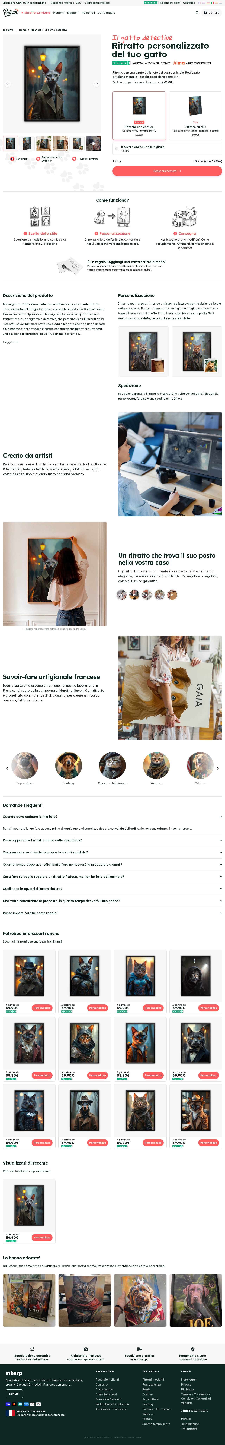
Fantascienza (151, 1384)
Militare (147, 1419)
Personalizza (42, 1008)
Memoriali (88, 12)
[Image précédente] (7, 83)
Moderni (58, 12)
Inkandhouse (190, 1424)
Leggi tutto (10, 342)
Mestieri (36, 29)
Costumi (147, 1394)
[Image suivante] (96, 83)
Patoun (186, 1419)
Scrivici (14, 1394)
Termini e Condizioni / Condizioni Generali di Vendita (196, 1399)
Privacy (186, 1384)
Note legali (188, 1379)
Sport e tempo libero (156, 1424)
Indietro (8, 29)
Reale (146, 1389)
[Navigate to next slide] (217, 768)
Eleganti (72, 12)
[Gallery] (170, 351)
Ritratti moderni (153, 1379)
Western (148, 1414)
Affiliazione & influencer (111, 1409)
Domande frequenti (108, 1399)
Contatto (101, 1384)
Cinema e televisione (156, 1409)
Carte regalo (106, 12)
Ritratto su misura (37, 12)
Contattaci (189, 2)
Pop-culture (150, 1399)
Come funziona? (106, 1394)
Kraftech (105, 1437)
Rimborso (187, 1389)
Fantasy (147, 1404)
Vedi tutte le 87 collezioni (112, 1404)
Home (23, 29)
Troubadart (189, 1429)
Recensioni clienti (170, 2)
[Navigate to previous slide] (7, 768)
